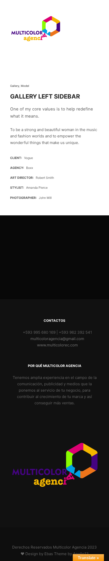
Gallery (14, 86)
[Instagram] (43, 534)
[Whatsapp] (66, 534)
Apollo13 (81, 553)
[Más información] (85, 29)
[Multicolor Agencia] (35, 29)
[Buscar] (76, 29)
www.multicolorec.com (57, 345)
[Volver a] (21, 70)
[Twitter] (58, 534)
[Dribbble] (50, 534)
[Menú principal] (94, 29)
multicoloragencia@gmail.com (57, 338)
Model (25, 86)
